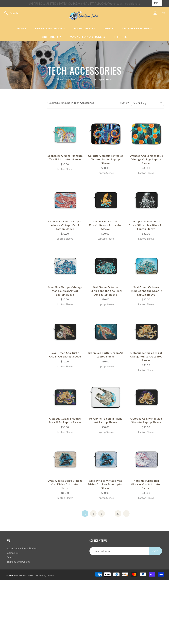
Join (155, 551)
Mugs (108, 28)
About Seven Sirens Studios (22, 548)
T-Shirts (120, 36)
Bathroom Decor (49, 28)
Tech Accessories (136, 28)
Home (21, 28)
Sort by (124, 102)
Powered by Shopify (44, 575)
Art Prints (51, 36)
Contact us (12, 552)
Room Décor (84, 28)
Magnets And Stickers (87, 36)
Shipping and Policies (18, 561)
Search (10, 557)
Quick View (65, 134)
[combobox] (147, 103)
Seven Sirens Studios (23, 575)
